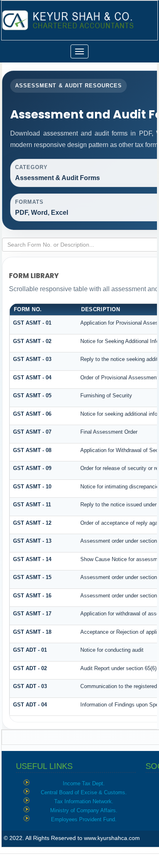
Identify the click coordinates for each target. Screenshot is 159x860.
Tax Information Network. (83, 801)
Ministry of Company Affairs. (83, 810)
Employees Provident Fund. (84, 819)
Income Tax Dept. (84, 783)
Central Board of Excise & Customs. (84, 792)
